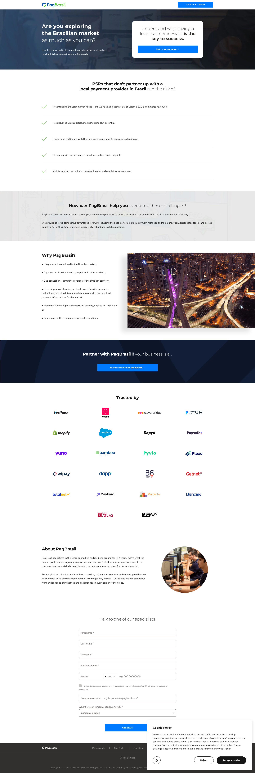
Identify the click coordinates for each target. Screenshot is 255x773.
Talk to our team (195, 4)
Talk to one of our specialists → (127, 367)
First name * (87, 632)
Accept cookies (231, 760)
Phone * (85, 676)
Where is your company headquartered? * (101, 707)
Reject (204, 760)
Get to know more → (167, 49)
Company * (86, 654)
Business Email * (90, 665)
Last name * (87, 643)
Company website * (91, 698)
